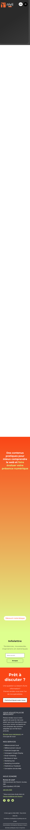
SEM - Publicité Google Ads (11, 210)
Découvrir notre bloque (15, 618)
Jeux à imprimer (20, 827)
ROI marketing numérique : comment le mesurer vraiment (14, 592)
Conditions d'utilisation (10, 818)
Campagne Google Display (13, 753)
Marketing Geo (9, 761)
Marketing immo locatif (11, 318)
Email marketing (10, 755)
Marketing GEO (7, 231)
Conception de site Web (11, 412)
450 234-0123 (7, 790)
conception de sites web (11, 95)
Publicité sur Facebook (12, 766)
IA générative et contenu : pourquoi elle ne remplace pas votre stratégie (14, 545)
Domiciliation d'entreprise (10, 825)
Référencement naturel (12, 748)
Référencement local (11, 745)
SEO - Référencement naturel (12, 203)
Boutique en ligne (10, 758)
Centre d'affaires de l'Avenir (12, 796)
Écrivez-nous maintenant (12, 734)
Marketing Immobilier (12, 763)
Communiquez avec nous (15, 700)
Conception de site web (10, 217)
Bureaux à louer (22, 825)
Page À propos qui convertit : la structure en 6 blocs (14, 498)
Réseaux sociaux (8, 224)
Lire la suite (8, 515)
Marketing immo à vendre (12, 312)
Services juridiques (10, 827)
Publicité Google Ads (11, 750)
